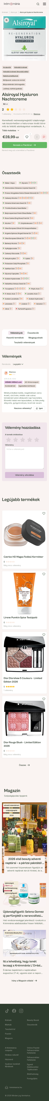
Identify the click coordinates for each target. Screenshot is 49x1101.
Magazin (9, 1038)
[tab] (16, 333)
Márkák (8, 1025)
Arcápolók (7, 67)
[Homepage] (12, 4)
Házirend (9, 1059)
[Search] (37, 4)
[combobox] (18, 364)
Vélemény (9, 445)
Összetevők (32, 1025)
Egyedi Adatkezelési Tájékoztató (32, 1067)
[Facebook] (14, 1011)
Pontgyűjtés (32, 1078)
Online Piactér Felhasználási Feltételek (33, 1050)
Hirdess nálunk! (12, 1055)
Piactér (8, 1034)
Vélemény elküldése (24, 475)
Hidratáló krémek (20, 67)
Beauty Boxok (33, 1020)
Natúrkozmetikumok (10, 76)
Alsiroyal (14, 12)
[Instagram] (21, 1011)
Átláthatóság (32, 1074)
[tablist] (24, 337)
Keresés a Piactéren (22, 145)
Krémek (5, 12)
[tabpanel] (24, 417)
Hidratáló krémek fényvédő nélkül (15, 72)
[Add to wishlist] (43, 513)
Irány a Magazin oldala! (22, 980)
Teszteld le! (10, 1029)
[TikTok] (7, 1011)
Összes (22, 765)
